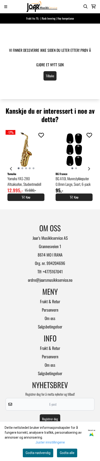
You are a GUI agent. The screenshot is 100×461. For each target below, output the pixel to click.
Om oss (50, 318)
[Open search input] (85, 6)
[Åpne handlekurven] (93, 7)
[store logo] (42, 6)
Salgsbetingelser (50, 327)
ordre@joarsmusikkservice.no (50, 280)
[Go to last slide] (11, 168)
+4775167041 (53, 271)
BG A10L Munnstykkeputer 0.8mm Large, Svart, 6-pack (73, 181)
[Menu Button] (5, 6)
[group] (26, 168)
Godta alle (67, 453)
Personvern (50, 310)
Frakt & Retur (50, 301)
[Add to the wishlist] (41, 135)
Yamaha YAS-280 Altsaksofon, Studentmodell (24, 181)
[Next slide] (89, 168)
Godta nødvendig (38, 453)
